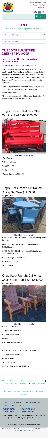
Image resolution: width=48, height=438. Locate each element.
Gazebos (41, 381)
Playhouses (42, 383)
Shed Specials (25, 28)
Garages (14, 383)
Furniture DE (9, 411)
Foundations (38, 28)
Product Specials (12, 28)
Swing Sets (5, 383)
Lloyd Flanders (27, 391)
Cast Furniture (23, 383)
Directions (8, 405)
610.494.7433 (41, 7)
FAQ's (21, 405)
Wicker (28, 381)
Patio (3, 381)
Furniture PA (9, 409)
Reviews (17, 403)
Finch (10, 391)
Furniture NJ (26, 409)
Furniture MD (27, 411)
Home (5, 403)
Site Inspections (34, 403)
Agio (4, 391)
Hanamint (17, 391)
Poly (22, 381)
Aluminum (16, 381)
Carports (33, 383)
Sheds (35, 381)
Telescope (24, 394)
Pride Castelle (38, 391)
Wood (9, 381)
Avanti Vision (30, 432)
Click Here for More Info (24, 155)
